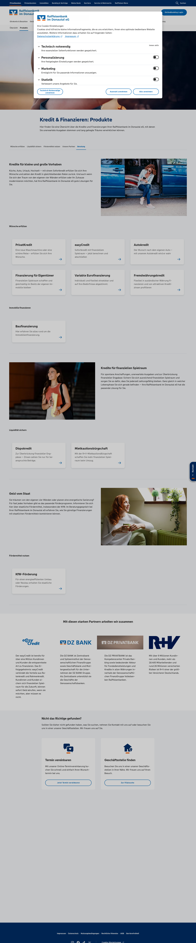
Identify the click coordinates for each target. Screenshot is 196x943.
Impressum (71, 36)
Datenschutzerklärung (48, 36)
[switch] (156, 57)
